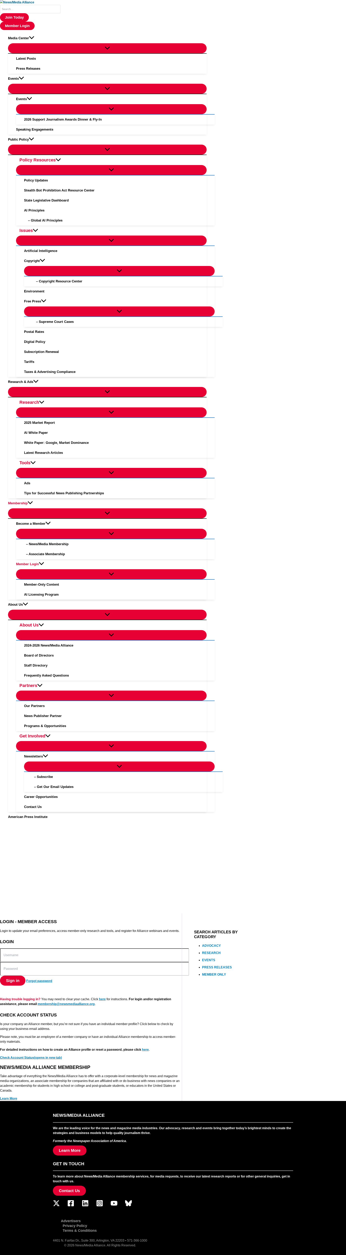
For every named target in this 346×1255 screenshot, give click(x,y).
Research (211, 953)
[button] (14, 17)
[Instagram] (99, 1205)
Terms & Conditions (80, 1231)
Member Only (214, 974)
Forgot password (39, 981)
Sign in (12, 980)
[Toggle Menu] (107, 48)
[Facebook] (70, 1205)
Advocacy (211, 945)
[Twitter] (56, 1205)
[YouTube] (114, 1205)
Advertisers (71, 1221)
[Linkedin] (85, 1205)
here (102, 999)
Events (208, 960)
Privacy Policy (75, 1226)
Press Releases (217, 967)
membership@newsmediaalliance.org (66, 1004)
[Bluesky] (128, 1205)
